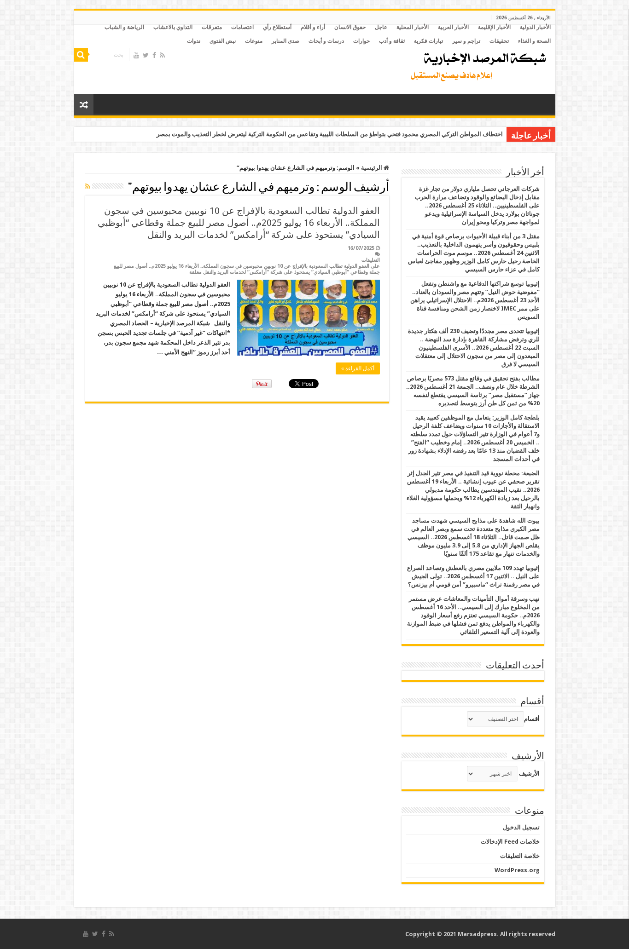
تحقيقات (499, 41)
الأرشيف (529, 773)
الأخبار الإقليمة (494, 27)
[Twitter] (146, 55)
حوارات (361, 41)
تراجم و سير (466, 41)
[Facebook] (154, 55)
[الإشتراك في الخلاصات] (87, 186)
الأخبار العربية (453, 27)
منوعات (253, 41)
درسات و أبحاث (326, 41)
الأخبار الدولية (535, 27)
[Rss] (162, 55)
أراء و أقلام (313, 27)
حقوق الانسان (350, 27)
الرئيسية (372, 167)
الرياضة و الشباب (124, 27)
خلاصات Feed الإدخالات (510, 841)
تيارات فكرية (428, 41)
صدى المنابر (285, 41)
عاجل (381, 27)
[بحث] (81, 55)
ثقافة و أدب (392, 41)
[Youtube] (136, 55)
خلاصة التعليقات (520, 855)
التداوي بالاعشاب (172, 27)
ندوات (193, 41)
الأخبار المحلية (412, 27)
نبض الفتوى (223, 41)
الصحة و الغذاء (534, 41)
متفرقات (212, 27)
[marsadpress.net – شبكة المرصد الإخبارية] (476, 64)
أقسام (532, 718)
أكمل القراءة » (357, 368)
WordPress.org (517, 870)
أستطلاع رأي (277, 27)
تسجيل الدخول (521, 827)
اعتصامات (242, 27)
